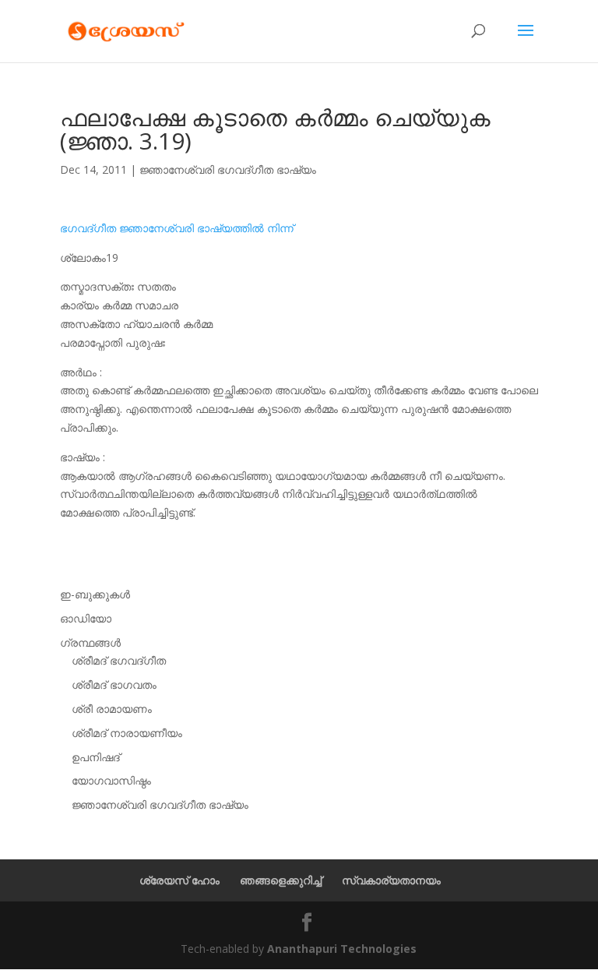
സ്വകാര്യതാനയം (391, 880)
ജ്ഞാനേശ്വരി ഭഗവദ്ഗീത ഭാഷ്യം (227, 169)
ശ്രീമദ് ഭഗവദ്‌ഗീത (119, 660)
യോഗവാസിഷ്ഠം (111, 780)
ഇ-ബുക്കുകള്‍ (95, 594)
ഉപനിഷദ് (96, 757)
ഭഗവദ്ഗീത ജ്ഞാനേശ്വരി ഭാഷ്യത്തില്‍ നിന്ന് (177, 227)
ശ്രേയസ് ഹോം (179, 880)
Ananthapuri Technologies (342, 948)
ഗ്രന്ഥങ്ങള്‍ (90, 642)
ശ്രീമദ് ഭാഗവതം (114, 684)
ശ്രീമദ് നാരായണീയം (127, 732)
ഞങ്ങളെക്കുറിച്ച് (281, 880)
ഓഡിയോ (85, 618)
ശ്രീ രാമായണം (112, 708)
